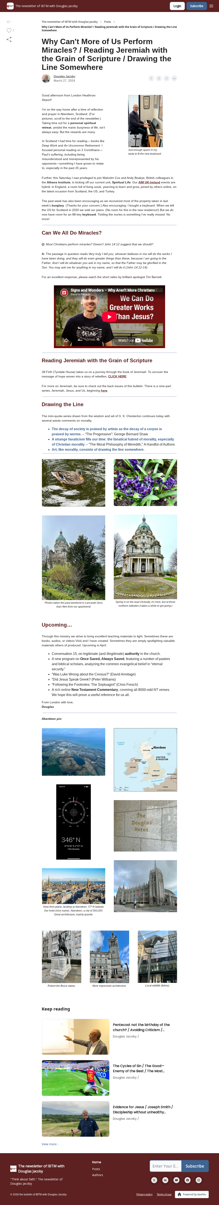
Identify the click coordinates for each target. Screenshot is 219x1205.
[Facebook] (187, 1180)
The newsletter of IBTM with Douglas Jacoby (70, 22)
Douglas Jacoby (64, 76)
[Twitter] (154, 1180)
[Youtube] (176, 1180)
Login (177, 6)
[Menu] (211, 5)
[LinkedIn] (165, 1180)
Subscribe (196, 6)
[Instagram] (198, 1180)
